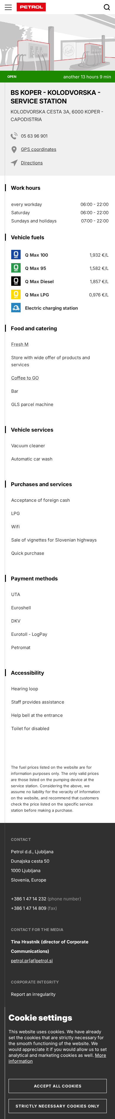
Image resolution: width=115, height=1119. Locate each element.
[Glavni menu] (8, 7)
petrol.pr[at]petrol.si (32, 960)
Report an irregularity (33, 994)
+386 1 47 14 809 (28, 908)
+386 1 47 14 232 (28, 899)
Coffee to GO (25, 378)
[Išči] (107, 7)
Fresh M (20, 344)
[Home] (31, 6)
